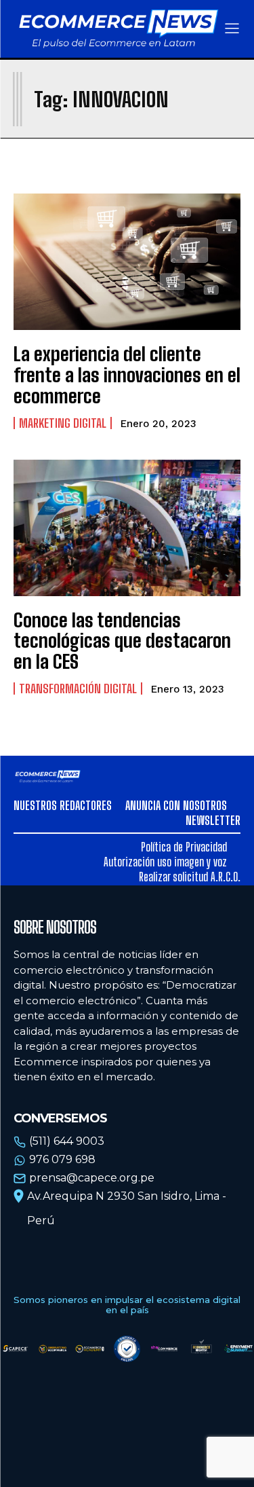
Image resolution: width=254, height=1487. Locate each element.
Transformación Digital (78, 688)
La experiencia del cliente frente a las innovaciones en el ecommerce (127, 374)
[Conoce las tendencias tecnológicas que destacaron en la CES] (127, 528)
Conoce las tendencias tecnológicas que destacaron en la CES (122, 641)
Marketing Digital (62, 423)
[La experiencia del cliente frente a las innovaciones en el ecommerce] (127, 262)
